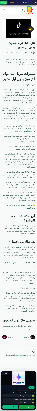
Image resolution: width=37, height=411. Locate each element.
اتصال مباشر (10, 407)
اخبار (12, 52)
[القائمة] (4, 10)
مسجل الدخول (20, 355)
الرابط (29, 329)
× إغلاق (5, 373)
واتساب (27, 407)
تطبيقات (8, 52)
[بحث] (23, 10)
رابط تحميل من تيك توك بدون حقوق (15, 263)
